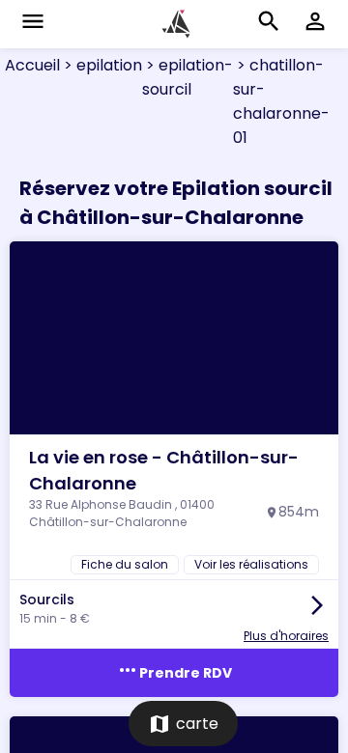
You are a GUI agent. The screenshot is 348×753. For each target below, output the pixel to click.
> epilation (101, 65)
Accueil (32, 65)
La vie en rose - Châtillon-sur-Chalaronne (164, 470)
